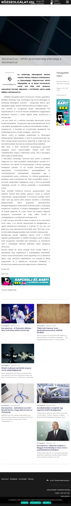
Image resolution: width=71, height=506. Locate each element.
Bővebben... (46, 502)
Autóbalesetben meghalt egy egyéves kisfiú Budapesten (50, 409)
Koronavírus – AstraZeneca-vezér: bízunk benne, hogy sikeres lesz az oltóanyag (16, 410)
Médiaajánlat (13, 479)
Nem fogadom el (35, 502)
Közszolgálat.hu (9, 84)
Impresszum (5, 479)
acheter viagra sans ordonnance (64, 156)
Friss (15, 290)
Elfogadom (25, 502)
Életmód (10, 290)
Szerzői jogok (23, 479)
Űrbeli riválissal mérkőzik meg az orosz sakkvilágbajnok (16, 369)
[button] (67, 2)
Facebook (31, 479)
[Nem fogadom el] (69, 501)
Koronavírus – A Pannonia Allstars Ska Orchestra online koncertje (16, 329)
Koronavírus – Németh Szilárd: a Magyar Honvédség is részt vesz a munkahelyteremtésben (52, 448)
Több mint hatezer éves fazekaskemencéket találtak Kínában (49, 330)
